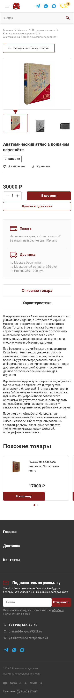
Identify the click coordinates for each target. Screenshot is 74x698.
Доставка (11, 546)
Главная (10, 532)
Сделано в (9, 691)
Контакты (11, 560)
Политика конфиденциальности (21, 673)
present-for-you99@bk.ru (25, 631)
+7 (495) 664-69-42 (23, 625)
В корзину (49, 195)
